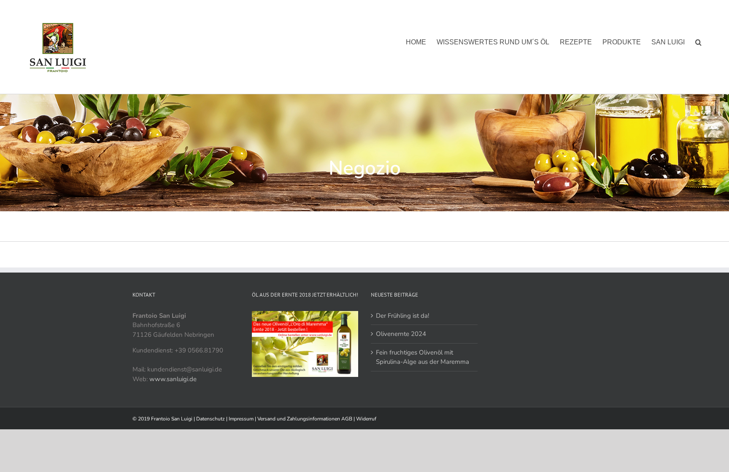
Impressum (242, 418)
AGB (347, 418)
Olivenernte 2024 (401, 334)
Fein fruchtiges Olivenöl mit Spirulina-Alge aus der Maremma (422, 357)
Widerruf (366, 418)
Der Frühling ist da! (402, 315)
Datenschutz (211, 418)
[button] (698, 42)
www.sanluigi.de (173, 379)
